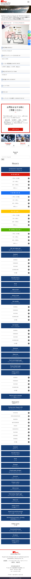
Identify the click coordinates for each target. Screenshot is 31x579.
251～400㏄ (15, 181)
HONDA (15, 174)
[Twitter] (29, 31)
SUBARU (15, 435)
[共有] (29, 43)
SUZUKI (15, 211)
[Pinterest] (29, 37)
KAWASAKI (15, 230)
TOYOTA (15, 412)
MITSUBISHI (15, 422)
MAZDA (15, 419)
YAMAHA (16, 193)
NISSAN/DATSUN (15, 416)
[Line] (29, 34)
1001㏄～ (15, 188)
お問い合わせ (15, 129)
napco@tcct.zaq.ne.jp (18, 574)
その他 (15, 272)
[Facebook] (29, 40)
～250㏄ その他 (15, 178)
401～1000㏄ (15, 184)
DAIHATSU (15, 429)
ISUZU (15, 425)
